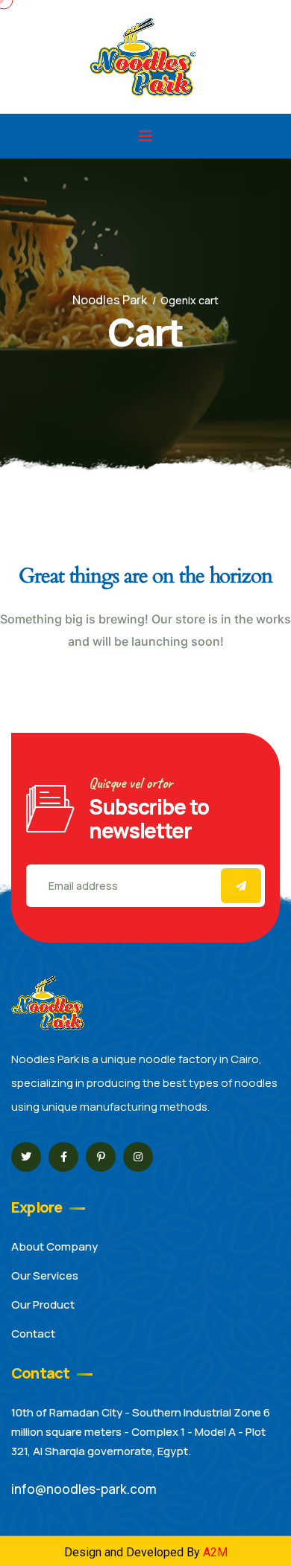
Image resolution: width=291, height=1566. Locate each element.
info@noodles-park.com (84, 1489)
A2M (215, 1552)
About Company (54, 1246)
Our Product (43, 1304)
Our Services (44, 1275)
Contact (33, 1333)
